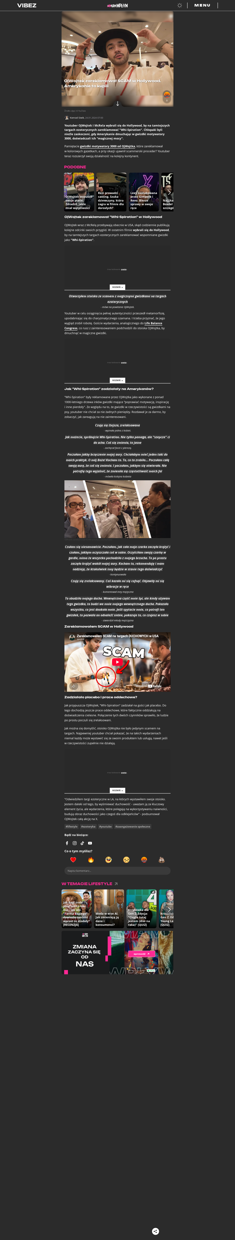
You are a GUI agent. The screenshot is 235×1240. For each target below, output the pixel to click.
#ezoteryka (88, 826)
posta (123, 269)
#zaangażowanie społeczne (132, 826)
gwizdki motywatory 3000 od (107, 146)
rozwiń (116, 287)
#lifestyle (71, 826)
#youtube (105, 826)
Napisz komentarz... (79, 871)
